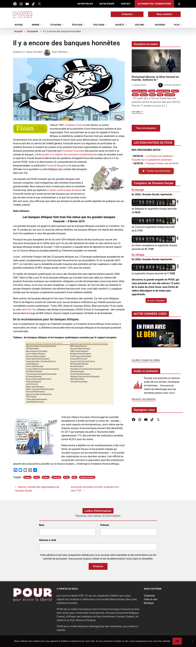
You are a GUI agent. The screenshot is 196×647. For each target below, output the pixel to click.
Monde (35, 24)
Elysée (152, 91)
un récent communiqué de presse (64, 190)
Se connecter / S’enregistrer (154, 3)
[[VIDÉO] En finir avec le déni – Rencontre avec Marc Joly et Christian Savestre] (156, 334)
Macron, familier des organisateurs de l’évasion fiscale (37, 489)
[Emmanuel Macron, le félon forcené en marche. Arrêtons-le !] (156, 60)
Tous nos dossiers (146, 128)
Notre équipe (107, 3)
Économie (55, 24)
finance (46, 477)
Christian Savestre (172, 85)
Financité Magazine (57, 165)
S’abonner (127, 14)
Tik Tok (33, 4)
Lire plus (137, 112)
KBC (74, 477)
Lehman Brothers (87, 477)
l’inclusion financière (73, 150)
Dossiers (160, 24)
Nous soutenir (164, 14)
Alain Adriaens (59, 52)
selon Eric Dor (28, 309)
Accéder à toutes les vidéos (146, 360)
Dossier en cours (139, 91)
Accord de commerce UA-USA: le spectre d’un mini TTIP (95, 489)
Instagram (21, 4)
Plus (176, 24)
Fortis (66, 477)
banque (27, 477)
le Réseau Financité (75, 125)
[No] (192, 641)
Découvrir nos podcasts (144, 399)
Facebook (15, 4)
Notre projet (85, 3)
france (135, 95)
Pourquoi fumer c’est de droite (162, 163)
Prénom (104, 525)
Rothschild (169, 95)
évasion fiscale (163, 91)
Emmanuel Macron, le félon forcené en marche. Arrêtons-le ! (155, 78)
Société (119, 24)
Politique (98, 24)
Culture (139, 24)
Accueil (19, 24)
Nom (41, 525)
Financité (56, 477)
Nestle (152, 95)
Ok (177, 641)
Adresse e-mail (47, 540)
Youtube (27, 4)
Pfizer (160, 95)
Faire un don (150, 599)
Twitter (39, 4)
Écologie (77, 24)
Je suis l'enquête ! (156, 300)
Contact (126, 3)
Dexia (36, 477)
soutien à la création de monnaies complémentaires (69, 154)
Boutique (149, 603)
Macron (144, 95)
